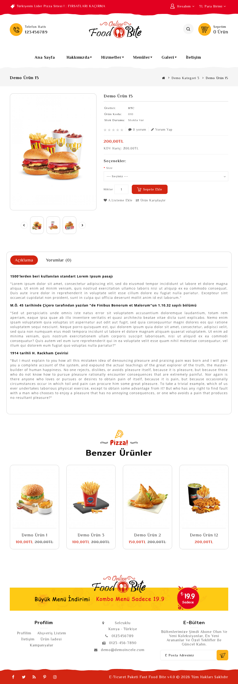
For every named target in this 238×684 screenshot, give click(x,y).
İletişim (193, 57)
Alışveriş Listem (51, 633)
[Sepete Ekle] (18, 525)
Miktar (108, 189)
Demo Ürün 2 (147, 535)
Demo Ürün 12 (204, 535)
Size (109, 168)
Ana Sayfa (45, 57)
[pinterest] (44, 677)
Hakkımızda (79, 59)
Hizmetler (113, 59)
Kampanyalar (41, 645)
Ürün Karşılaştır (152, 200)
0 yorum (139, 129)
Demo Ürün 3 (91, 535)
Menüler (143, 59)
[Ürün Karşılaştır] (39, 525)
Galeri (170, 59)
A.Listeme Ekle (119, 200)
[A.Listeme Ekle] (29, 525)
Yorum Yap (163, 129)
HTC (131, 108)
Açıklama (24, 260)
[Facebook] (13, 677)
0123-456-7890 (122, 643)
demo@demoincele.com (123, 650)
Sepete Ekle (152, 189)
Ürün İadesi (51, 639)
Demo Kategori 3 (185, 78)
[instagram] (55, 677)
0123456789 (123, 636)
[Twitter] (23, 677)
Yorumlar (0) (58, 260)
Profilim (24, 633)
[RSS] (34, 677)
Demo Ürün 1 (34, 535)
